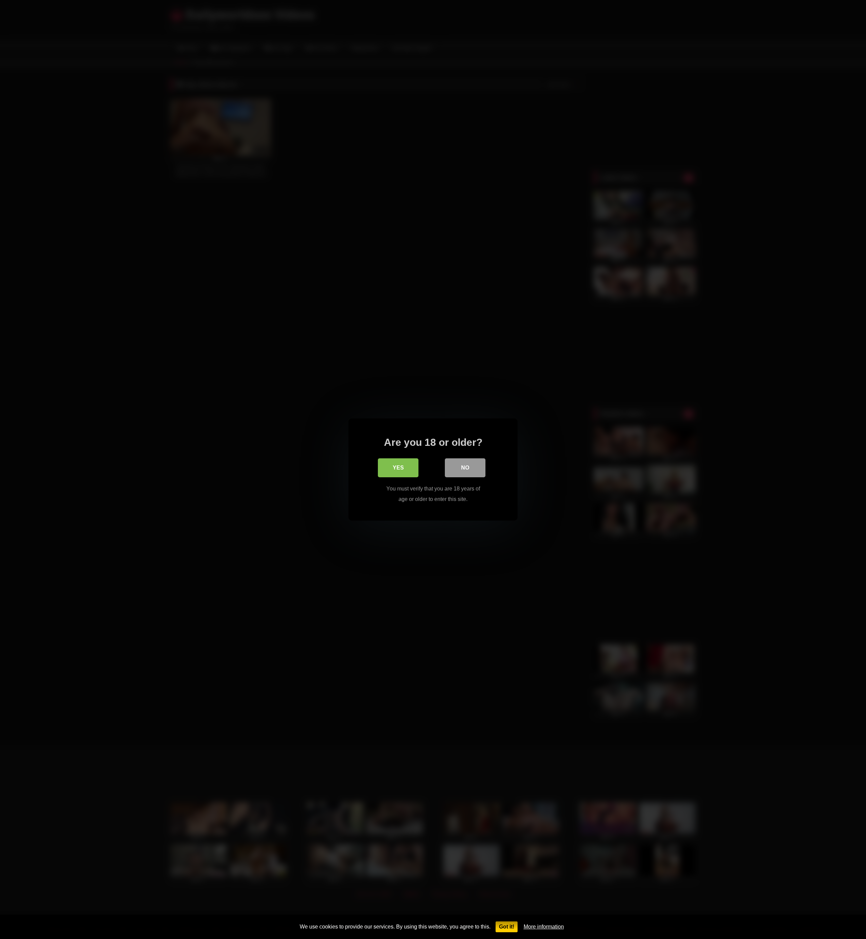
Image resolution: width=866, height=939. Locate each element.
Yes (398, 468)
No (465, 468)
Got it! (506, 927)
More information (544, 927)
